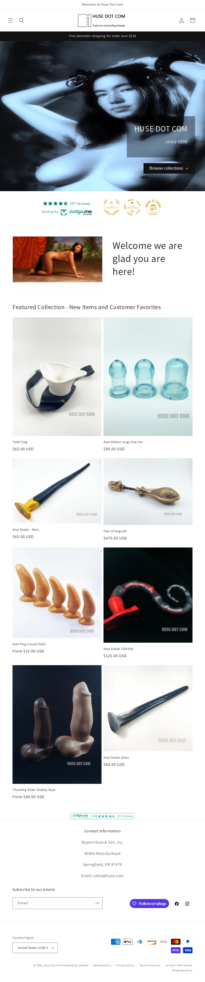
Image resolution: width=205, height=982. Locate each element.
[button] (10, 20)
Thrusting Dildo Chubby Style (34, 790)
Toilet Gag (20, 442)
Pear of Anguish (115, 531)
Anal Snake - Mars (25, 530)
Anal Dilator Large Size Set (123, 442)
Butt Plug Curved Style (29, 644)
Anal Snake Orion (116, 758)
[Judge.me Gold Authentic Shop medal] (112, 207)
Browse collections (166, 168)
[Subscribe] (96, 903)
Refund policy (102, 965)
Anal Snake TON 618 (118, 649)
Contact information (179, 965)
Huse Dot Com (53, 965)
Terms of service (150, 965)
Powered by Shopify (75, 965)
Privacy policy (125, 965)
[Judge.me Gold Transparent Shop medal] (132, 207)
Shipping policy (182, 970)
